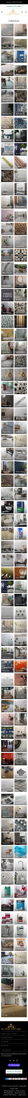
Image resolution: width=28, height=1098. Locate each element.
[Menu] (2, 12)
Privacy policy (20, 1091)
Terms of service (20, 1093)
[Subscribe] (26, 1050)
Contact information (10, 1095)
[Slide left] (2, 2)
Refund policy (8, 1093)
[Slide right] (25, 2)
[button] (22, 12)
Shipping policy (9, 1091)
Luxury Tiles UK (12, 1086)
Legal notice (22, 1095)
